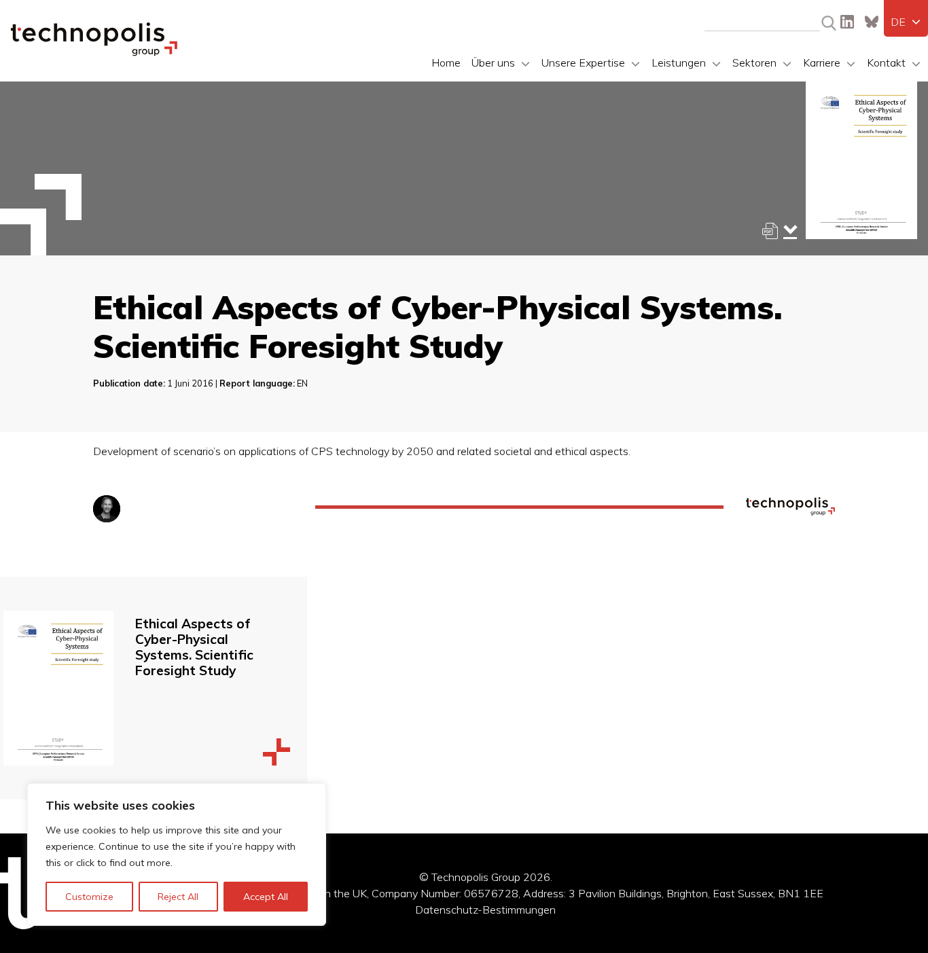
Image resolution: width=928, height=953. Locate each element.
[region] (176, 854)
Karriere (821, 62)
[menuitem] (906, 22)
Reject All (178, 897)
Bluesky (871, 22)
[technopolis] (94, 52)
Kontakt (886, 62)
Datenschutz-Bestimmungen (485, 909)
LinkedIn (847, 22)
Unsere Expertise (583, 62)
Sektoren (754, 62)
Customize (89, 897)
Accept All (265, 897)
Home (446, 62)
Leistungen (679, 62)
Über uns (493, 62)
